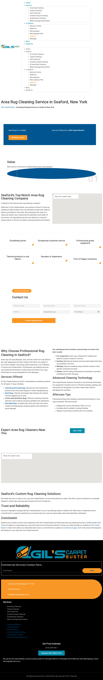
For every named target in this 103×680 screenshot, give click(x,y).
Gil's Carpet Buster (8, 107)
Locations (29, 23)
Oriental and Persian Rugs (15, 388)
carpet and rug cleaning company (38, 130)
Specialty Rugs (11, 403)
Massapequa (34, 31)
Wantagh (33, 39)
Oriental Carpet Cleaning (39, 16)
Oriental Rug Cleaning (38, 18)
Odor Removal (35, 13)
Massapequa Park (36, 34)
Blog (27, 41)
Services (7, 602)
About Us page (71, 528)
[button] (56, 46)
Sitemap (74, 676)
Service (29, 5)
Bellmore (33, 28)
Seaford (33, 36)
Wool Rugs (9, 393)
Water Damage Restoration (40, 21)
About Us (29, 44)
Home (28, 3)
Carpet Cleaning (36, 10)
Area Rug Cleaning (37, 8)
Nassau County (35, 26)
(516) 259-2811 (51, 648)
